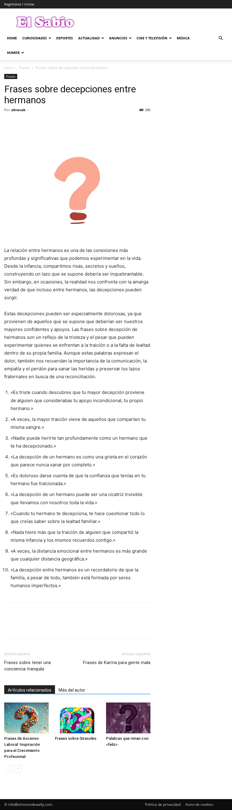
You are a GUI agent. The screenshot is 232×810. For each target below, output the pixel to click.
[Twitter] (24, 123)
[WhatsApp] (52, 123)
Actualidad (89, 38)
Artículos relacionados (29, 690)
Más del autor (72, 690)
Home (12, 38)
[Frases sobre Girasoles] (77, 718)
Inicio (8, 67)
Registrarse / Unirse (19, 4)
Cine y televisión (152, 38)
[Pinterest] (38, 123)
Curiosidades (34, 38)
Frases (24, 67)
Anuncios (118, 38)
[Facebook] (10, 123)
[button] (220, 38)
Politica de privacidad (163, 804)
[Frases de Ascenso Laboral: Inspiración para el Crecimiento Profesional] (26, 718)
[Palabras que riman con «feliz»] (128, 718)
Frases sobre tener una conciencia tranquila (27, 666)
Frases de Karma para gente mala (116, 662)
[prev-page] (8, 768)
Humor (13, 52)
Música (183, 38)
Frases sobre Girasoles (75, 738)
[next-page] (17, 768)
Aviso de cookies (199, 804)
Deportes (64, 38)
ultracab (18, 109)
